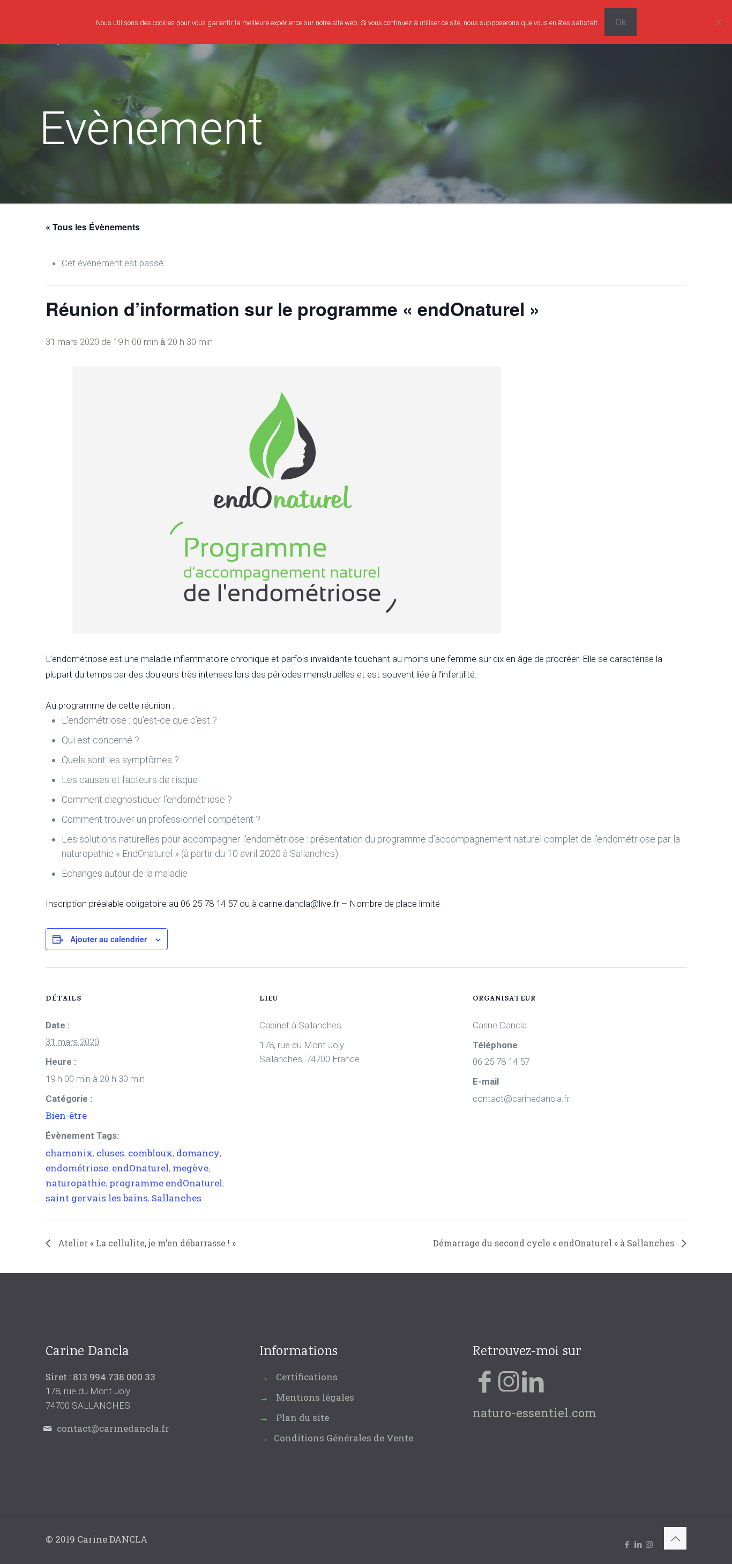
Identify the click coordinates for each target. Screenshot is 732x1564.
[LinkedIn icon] (638, 1544)
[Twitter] (509, 1380)
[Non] (718, 22)
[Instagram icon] (649, 1544)
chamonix (69, 1153)
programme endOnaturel (165, 1183)
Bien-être (66, 1115)
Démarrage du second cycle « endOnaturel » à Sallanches (554, 1243)
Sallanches (176, 1198)
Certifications (307, 1377)
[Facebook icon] (627, 1544)
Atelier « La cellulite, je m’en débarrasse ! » (146, 1243)
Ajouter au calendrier (108, 939)
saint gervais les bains (97, 1198)
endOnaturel (140, 1168)
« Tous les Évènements (93, 227)
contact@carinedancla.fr (113, 1428)
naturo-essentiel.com (534, 1412)
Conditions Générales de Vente (343, 1438)
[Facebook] (485, 1380)
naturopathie (76, 1183)
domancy (198, 1153)
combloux (150, 1153)
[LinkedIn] (533, 1380)
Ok (620, 22)
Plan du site (302, 1417)
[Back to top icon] (675, 1538)
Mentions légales (315, 1397)
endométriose (77, 1168)
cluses (110, 1153)
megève (190, 1168)
